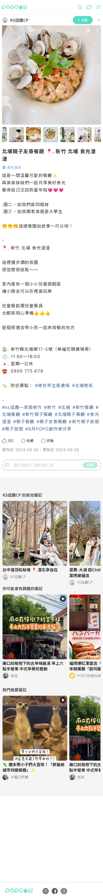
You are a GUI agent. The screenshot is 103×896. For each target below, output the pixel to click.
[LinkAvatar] (6, 20)
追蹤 (85, 20)
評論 (90, 464)
